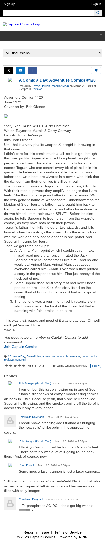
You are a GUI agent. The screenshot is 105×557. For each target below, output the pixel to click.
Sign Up (9, 4)
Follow (95, 365)
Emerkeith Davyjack (31, 416)
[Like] (96, 70)
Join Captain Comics (20, 347)
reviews (9, 359)
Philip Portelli (26, 465)
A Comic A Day (16, 356)
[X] (8, 70)
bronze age (73, 356)
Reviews (37, 89)
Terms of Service (68, 532)
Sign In (96, 4)
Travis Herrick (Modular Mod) (50, 85)
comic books (89, 356)
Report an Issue (36, 532)
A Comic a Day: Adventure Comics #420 (57, 80)
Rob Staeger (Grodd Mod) (35, 383)
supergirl (20, 359)
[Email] (20, 70)
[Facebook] (32, 70)
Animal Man (34, 356)
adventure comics (53, 356)
